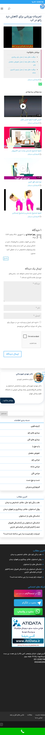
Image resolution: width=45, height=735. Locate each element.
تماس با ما (38, 717)
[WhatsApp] (40, 84)
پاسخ (6, 258)
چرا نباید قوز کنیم (34, 182)
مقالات (29, 715)
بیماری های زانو (34, 432)
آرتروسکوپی (35, 426)
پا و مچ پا (36, 446)
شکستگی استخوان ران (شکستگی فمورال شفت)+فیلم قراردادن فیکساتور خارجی (24, 525)
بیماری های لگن (33, 439)
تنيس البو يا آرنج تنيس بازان (31, 119)
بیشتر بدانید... (7, 400)
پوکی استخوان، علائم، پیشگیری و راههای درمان (21, 509)
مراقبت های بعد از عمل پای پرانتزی (24, 57)
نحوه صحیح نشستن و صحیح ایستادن (26, 213)
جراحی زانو (36, 460)
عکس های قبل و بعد (17, 715)
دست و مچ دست (33, 480)
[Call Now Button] (22, 731)
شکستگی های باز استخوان (29, 516)
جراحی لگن (35, 473)
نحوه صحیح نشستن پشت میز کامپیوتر (26, 150)
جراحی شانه (35, 466)
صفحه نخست (40, 715)
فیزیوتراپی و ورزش (33, 79)
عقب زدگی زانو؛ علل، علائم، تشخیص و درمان (22, 502)
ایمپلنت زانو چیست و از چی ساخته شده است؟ (21, 533)
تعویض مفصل (34, 453)
